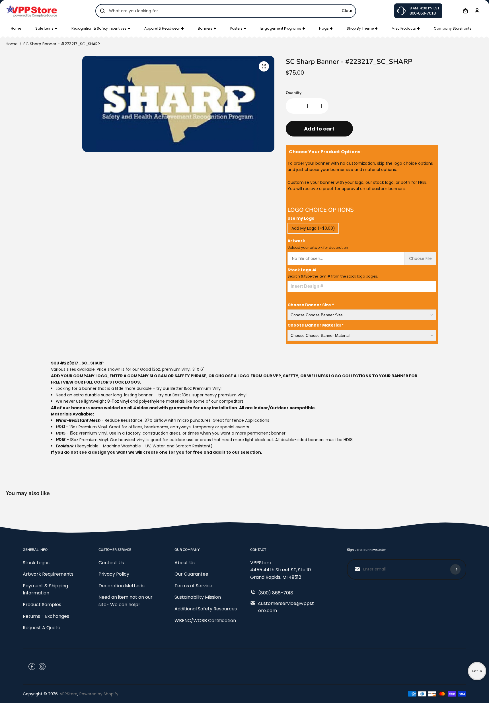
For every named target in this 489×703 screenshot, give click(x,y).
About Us (184, 562)
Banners (205, 28)
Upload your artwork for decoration (317, 247)
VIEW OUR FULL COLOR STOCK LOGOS (101, 382)
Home (16, 28)
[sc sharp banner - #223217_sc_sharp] (264, 66)
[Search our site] (102, 11)
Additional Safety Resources (205, 609)
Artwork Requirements (48, 574)
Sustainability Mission (197, 597)
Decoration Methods (121, 585)
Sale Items (44, 28)
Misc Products (404, 28)
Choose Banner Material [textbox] (315, 325)
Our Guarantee (191, 574)
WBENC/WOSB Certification (205, 620)
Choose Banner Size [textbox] (310, 305)
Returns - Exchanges (46, 616)
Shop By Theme (360, 28)
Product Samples (42, 604)
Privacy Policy (113, 574)
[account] (477, 11)
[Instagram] (42, 666)
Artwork (317, 244)
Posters (236, 28)
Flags (324, 28)
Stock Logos (36, 562)
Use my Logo (301, 218)
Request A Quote (41, 627)
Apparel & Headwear (162, 28)
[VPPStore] (31, 10)
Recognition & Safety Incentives (98, 28)
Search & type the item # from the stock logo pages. (332, 276)
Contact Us (111, 562)
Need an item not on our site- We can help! (125, 601)
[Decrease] (293, 106)
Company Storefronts (452, 28)
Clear (347, 10)
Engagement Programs (280, 28)
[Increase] (321, 106)
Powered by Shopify (98, 694)
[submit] (455, 569)
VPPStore (68, 694)
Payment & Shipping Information (45, 589)
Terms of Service (193, 585)
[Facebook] (31, 666)
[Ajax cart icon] (465, 11)
